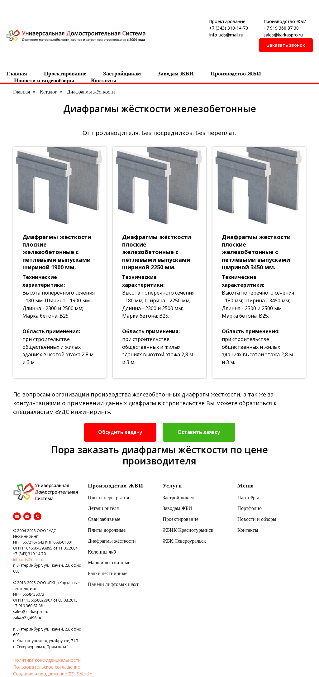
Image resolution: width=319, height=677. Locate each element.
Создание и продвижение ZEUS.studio (53, 674)
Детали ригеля (103, 508)
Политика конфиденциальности (47, 660)
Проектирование (65, 73)
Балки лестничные (107, 573)
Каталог (48, 91)
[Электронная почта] (27, 516)
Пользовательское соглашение (46, 667)
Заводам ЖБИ (176, 73)
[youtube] (17, 516)
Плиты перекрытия (108, 497)
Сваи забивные (104, 519)
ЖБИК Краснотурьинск (188, 530)
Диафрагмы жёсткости (112, 541)
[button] (286, 45)
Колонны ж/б (102, 552)
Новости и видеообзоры (44, 80)
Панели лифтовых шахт (113, 584)
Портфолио (249, 508)
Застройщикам (122, 73)
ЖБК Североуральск (184, 541)
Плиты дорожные (107, 530)
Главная (16, 73)
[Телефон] (37, 516)
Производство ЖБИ (236, 73)
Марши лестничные (109, 562)
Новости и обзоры (256, 519)
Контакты (104, 80)
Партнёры (248, 497)
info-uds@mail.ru (28, 559)
